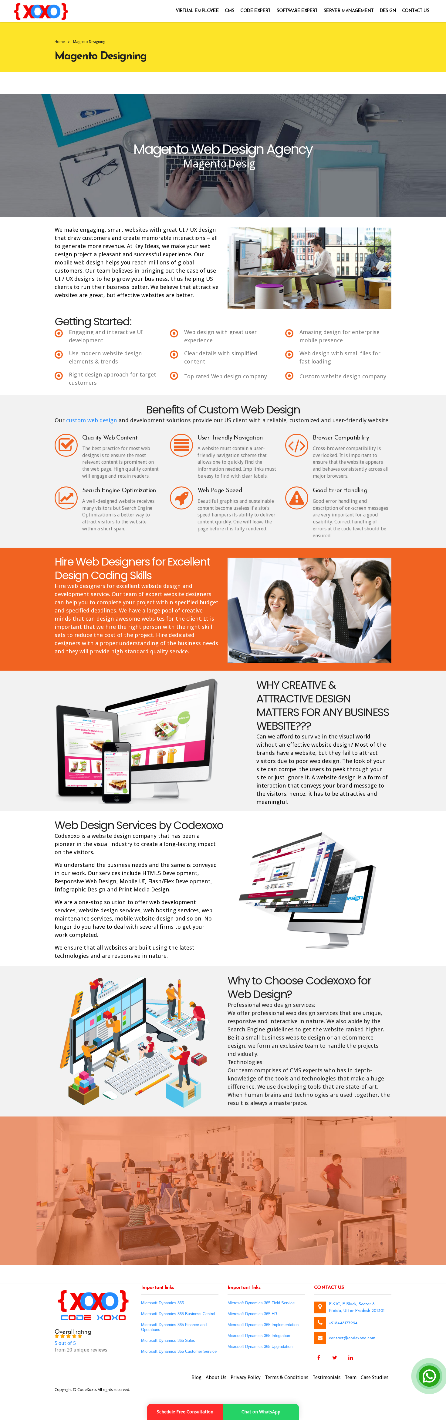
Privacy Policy (246, 1377)
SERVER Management (349, 11)
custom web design (91, 420)
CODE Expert (255, 11)
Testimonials (326, 1377)
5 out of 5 (65, 1343)
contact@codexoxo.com (352, 1338)
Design (388, 11)
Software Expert (297, 11)
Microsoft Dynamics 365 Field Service (261, 1303)
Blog (196, 1377)
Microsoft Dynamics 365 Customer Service (179, 1351)
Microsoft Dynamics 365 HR (252, 1314)
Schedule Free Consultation (185, 1412)
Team (350, 1377)
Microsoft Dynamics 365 (162, 1303)
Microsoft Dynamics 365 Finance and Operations (174, 1327)
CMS (229, 11)
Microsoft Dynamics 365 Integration (259, 1335)
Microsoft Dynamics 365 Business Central (178, 1314)
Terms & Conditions (286, 1377)
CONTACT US (415, 11)
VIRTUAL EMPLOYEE (197, 11)
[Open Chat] (429, 1376)
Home (60, 42)
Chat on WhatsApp (261, 1412)
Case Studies (374, 1377)
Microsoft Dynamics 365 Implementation (263, 1324)
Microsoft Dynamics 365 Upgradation (260, 1346)
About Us (216, 1377)
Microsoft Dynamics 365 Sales (168, 1340)
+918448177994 (343, 1323)
